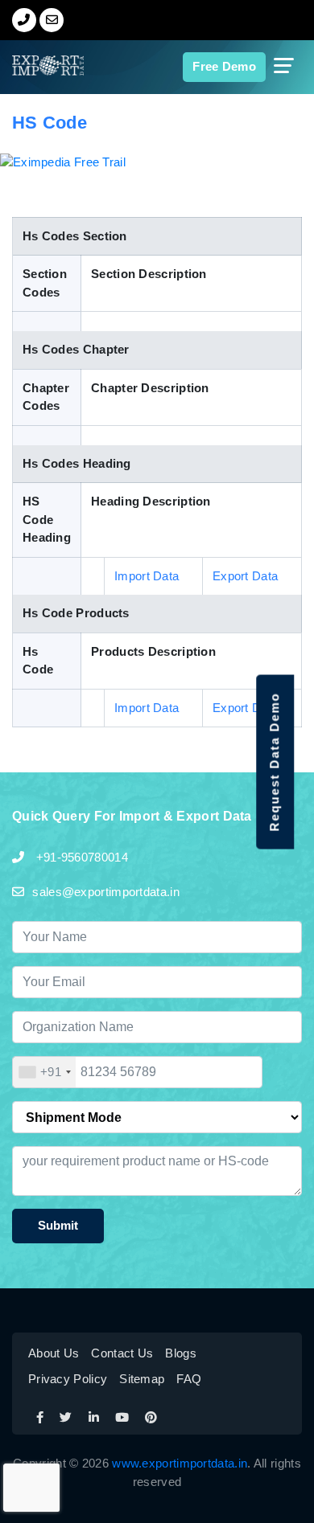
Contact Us (122, 1353)
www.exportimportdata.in (179, 1463)
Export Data (245, 576)
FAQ (188, 1379)
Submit (58, 1225)
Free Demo (224, 66)
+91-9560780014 (80, 857)
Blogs (180, 1353)
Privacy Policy (67, 1379)
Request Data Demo (274, 761)
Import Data (146, 576)
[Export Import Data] (34, 65)
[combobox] (44, 1072)
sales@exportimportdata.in (106, 892)
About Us (53, 1353)
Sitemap (141, 1379)
